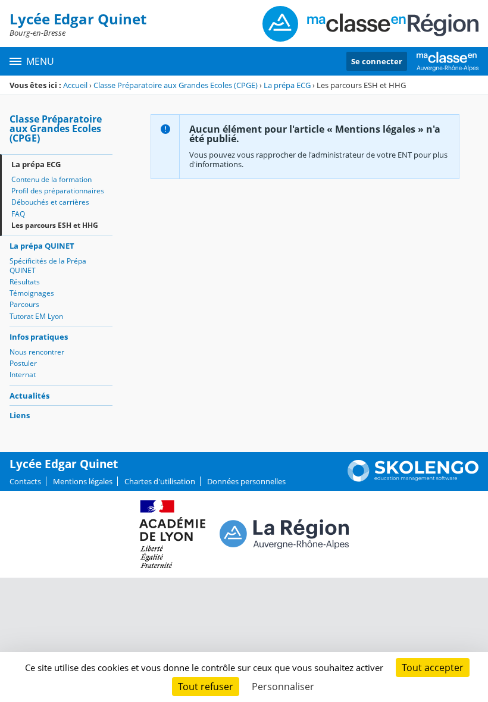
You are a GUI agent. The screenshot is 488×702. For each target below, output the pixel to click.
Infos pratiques (39, 336)
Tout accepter (433, 667)
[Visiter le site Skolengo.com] (413, 479)
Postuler (23, 363)
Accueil (75, 85)
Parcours (24, 304)
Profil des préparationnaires (57, 191)
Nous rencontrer (37, 352)
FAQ (18, 214)
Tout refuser (205, 686)
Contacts (25, 481)
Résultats (25, 282)
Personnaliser (283, 686)
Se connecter (376, 61)
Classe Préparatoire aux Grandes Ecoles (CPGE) (175, 85)
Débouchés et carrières (50, 202)
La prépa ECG (287, 85)
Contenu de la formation (51, 179)
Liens (20, 415)
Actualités (29, 395)
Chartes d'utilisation (159, 481)
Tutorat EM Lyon (36, 316)
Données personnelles (246, 481)
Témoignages (32, 293)
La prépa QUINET (42, 245)
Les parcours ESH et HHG (54, 225)
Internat (23, 374)
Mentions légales (82, 481)
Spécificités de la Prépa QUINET (48, 265)
